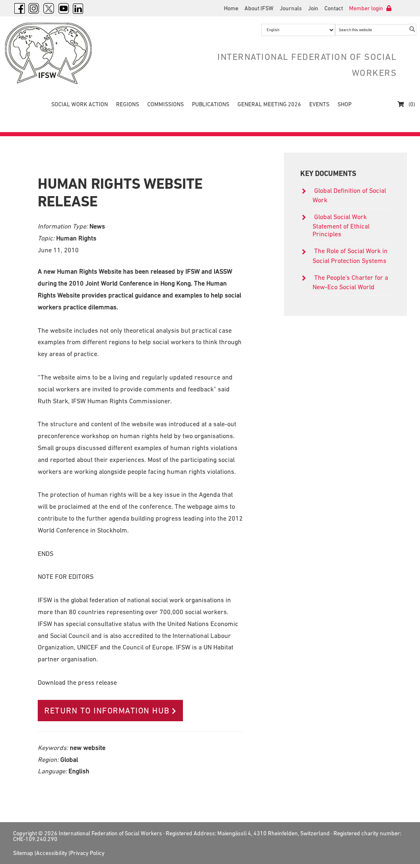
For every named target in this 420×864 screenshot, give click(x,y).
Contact (333, 8)
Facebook (19, 8)
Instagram (34, 8)
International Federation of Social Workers (66, 53)
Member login (366, 8)
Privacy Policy (87, 853)
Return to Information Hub (107, 710)
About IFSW (259, 8)
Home (231, 8)
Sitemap (23, 853)
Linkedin (78, 8)
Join (313, 8)
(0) (411, 104)
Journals (291, 8)
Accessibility (51, 853)
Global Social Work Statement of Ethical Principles (341, 225)
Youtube (63, 8)
